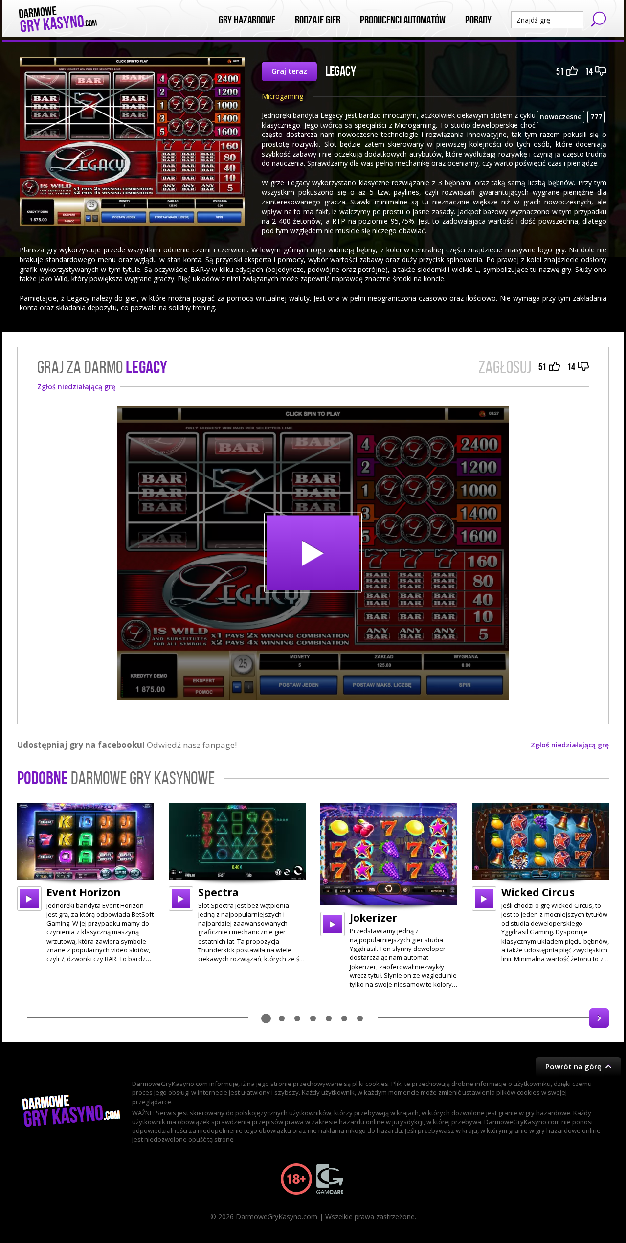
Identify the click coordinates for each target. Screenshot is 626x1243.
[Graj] (29, 898)
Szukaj (598, 19)
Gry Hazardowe (247, 20)
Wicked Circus (538, 892)
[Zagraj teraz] (313, 553)
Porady (478, 20)
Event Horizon (83, 892)
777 (596, 116)
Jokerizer (373, 918)
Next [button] (599, 1018)
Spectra (218, 892)
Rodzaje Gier (317, 20)
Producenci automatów (403, 20)
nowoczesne (560, 116)
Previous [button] (27, 1018)
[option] (85, 883)
